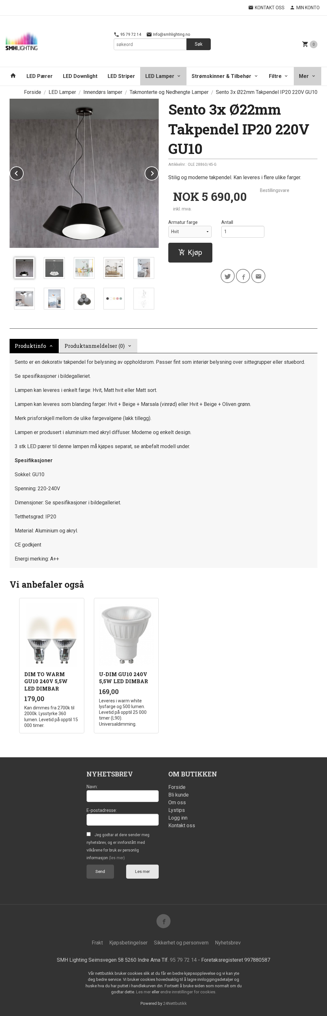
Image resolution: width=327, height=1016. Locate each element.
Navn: (92, 786)
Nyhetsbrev (228, 943)
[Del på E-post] (258, 276)
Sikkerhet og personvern (181, 943)
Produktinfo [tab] (30, 345)
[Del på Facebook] (243, 276)
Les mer (142, 871)
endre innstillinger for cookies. (188, 991)
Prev (23, 172)
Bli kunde (178, 795)
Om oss (177, 802)
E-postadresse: (102, 810)
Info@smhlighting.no (171, 34)
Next (158, 172)
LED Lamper (159, 76)
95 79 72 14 (130, 34)
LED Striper (121, 76)
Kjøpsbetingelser (128, 943)
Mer (304, 76)
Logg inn (177, 818)
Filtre (275, 76)
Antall (227, 222)
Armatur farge (183, 222)
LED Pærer (40, 76)
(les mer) (117, 858)
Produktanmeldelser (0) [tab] (95, 345)
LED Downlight (80, 76)
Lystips (176, 810)
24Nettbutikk (175, 1003)
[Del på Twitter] (228, 276)
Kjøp (195, 252)
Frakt (97, 943)
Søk (198, 44)
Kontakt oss (181, 825)
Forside (32, 92)
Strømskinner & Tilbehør (221, 76)
